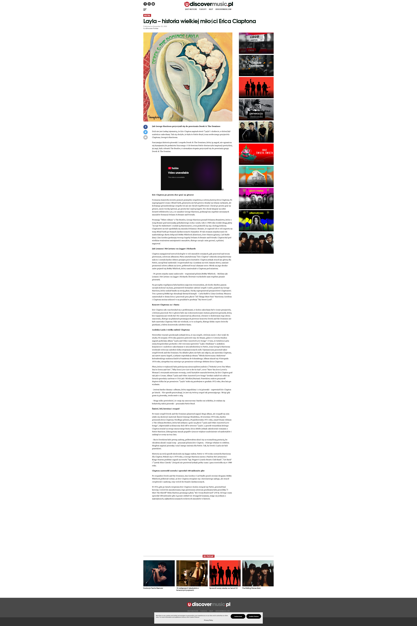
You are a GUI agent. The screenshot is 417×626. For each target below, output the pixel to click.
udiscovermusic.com (223, 9)
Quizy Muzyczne (191, 9)
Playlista (203, 611)
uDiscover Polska (151, 28)
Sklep (211, 9)
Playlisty (202, 9)
